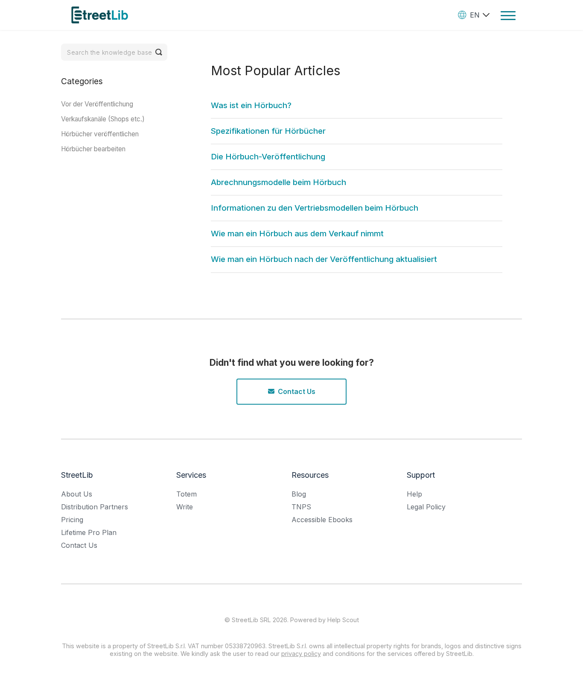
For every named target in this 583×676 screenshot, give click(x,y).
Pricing (72, 519)
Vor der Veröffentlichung (97, 104)
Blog (299, 494)
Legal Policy (426, 507)
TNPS (301, 507)
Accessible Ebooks (322, 519)
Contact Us (296, 391)
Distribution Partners (94, 507)
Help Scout (343, 619)
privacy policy (301, 653)
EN (475, 15)
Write (184, 507)
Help (414, 494)
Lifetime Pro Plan (89, 532)
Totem (186, 494)
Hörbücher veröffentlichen (100, 134)
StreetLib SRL (251, 619)
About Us (76, 494)
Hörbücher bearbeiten (93, 149)
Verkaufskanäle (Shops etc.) (103, 119)
